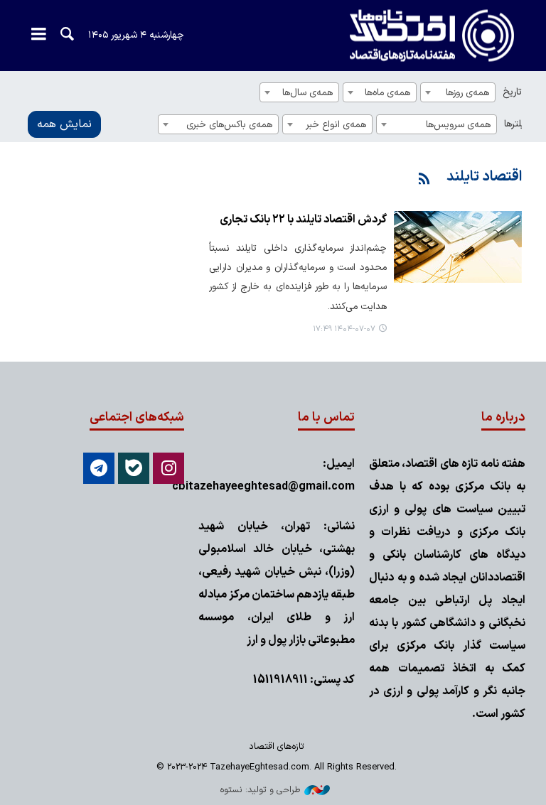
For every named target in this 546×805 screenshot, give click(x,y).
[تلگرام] (98, 468)
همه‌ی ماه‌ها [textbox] (387, 92)
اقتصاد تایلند (484, 177)
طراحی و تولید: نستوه (260, 789)
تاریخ (512, 92)
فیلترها (516, 124)
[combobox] (458, 92)
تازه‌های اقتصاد (419, 36)
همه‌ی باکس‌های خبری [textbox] (229, 124)
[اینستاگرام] (168, 468)
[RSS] (424, 179)
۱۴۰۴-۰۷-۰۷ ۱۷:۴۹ (344, 329)
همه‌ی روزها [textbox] (467, 92)
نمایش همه (64, 124)
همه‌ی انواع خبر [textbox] (336, 124)
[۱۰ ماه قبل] (458, 247)
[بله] (133, 468)
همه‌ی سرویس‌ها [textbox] (458, 124)
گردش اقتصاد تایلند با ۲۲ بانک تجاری (303, 219)
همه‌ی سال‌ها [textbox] (307, 92)
